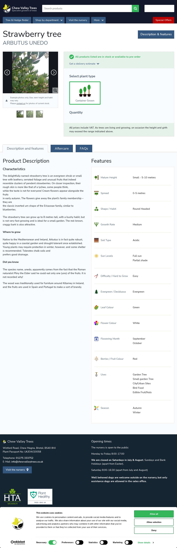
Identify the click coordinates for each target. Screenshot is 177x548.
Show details (144, 542)
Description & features (156, 34)
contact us (20, 103)
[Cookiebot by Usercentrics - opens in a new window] (18, 543)
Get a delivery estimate (82, 63)
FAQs (84, 148)
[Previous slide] (7, 72)
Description (25, 148)
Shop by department (46, 20)
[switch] (79, 542)
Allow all (154, 514)
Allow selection (154, 522)
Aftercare (62, 148)
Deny (153, 530)
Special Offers (163, 20)
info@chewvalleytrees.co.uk (27, 461)
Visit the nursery (78, 20)
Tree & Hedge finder (17, 20)
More (97, 20)
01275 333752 (24, 458)
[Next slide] (54, 72)
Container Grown (85, 100)
